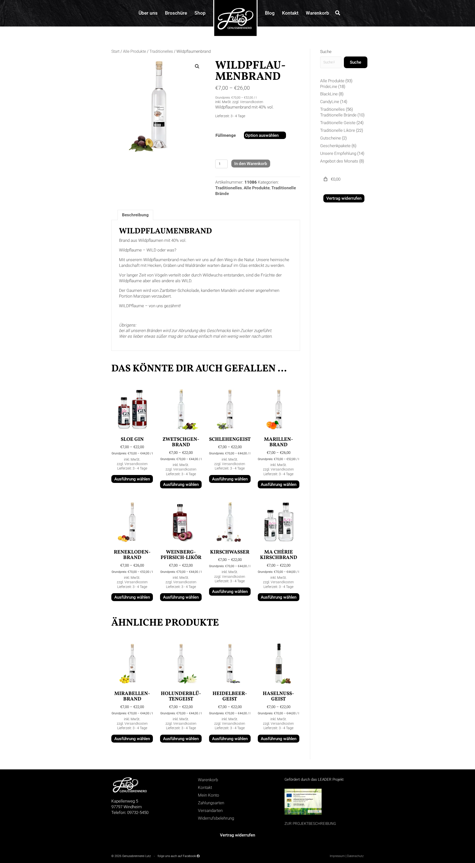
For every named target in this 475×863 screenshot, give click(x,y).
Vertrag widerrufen (343, 198)
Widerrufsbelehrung (216, 818)
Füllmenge (225, 135)
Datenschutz (355, 856)
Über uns (148, 13)
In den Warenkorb (250, 163)
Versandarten (210, 810)
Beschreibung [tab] (135, 214)
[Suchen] (336, 13)
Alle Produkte (134, 51)
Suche (326, 51)
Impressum (337, 856)
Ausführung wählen (132, 478)
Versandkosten (251, 102)
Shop (200, 13)
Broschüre (176, 13)
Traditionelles (161, 51)
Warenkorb (317, 13)
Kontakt (290, 13)
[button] (197, 66)
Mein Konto (208, 795)
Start (115, 51)
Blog (270, 13)
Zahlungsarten (211, 802)
